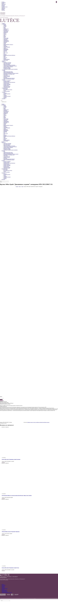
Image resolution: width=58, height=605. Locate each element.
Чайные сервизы (46, 422)
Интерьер (3, 5)
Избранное (3, 8)
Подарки (3, 586)
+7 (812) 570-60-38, (2, 12)
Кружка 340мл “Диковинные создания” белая (10, 567)
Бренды (3, 3)
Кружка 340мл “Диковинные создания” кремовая (11, 459)
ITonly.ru (35, 598)
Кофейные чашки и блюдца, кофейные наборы (34, 422)
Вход (1, 11)
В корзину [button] (3, 462)
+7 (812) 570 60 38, (3, 576)
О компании (4, 2)
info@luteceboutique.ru (3, 577)
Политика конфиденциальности (7, 592)
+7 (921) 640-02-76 (2, 14)
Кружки (43, 422)
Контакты (3, 10)
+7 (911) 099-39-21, (2, 13)
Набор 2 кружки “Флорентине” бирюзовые (10, 531)
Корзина (3, 9)
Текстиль (3, 7)
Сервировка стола (4, 6)
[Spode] (17, 422)
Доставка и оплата (3, 423)
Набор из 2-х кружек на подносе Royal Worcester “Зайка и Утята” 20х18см (17, 495)
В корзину (1, 400)
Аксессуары (4, 4)
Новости (3, 589)
